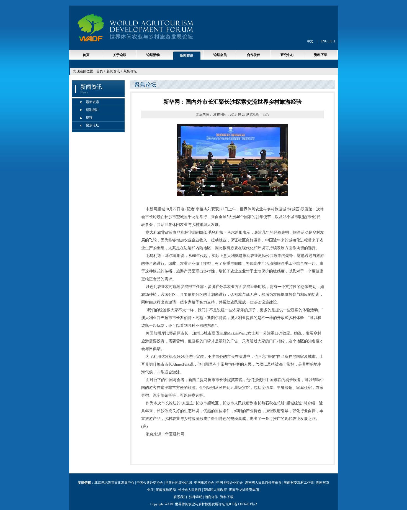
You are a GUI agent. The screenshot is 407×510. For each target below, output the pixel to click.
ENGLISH (328, 41)
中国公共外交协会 (149, 482)
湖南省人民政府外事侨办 (263, 482)
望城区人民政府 (215, 490)
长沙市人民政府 (189, 490)
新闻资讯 (186, 55)
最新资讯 (92, 102)
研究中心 (287, 55)
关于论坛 (119, 55)
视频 (89, 117)
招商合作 (211, 497)
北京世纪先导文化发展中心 (114, 482)
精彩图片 (92, 110)
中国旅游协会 (204, 482)
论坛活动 (153, 55)
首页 (86, 55)
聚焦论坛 (92, 125)
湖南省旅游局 (166, 490)
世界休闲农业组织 (178, 482)
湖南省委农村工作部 (299, 482)
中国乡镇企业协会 (229, 482)
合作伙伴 (253, 55)
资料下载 (320, 55)
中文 (310, 41)
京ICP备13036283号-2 (241, 504)
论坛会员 (220, 55)
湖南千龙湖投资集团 (244, 490)
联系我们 (180, 497)
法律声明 (195, 497)
